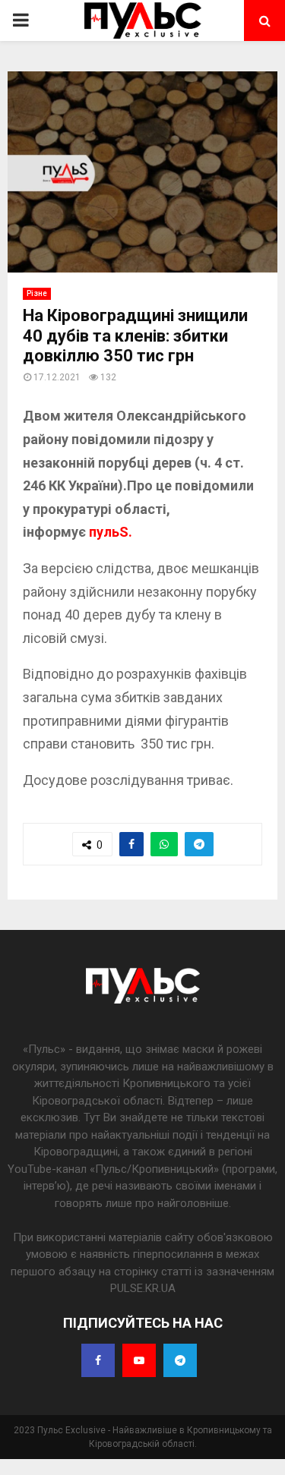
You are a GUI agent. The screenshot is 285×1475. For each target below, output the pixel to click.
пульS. (112, 532)
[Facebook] (98, 1360)
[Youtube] (139, 1360)
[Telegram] (180, 1360)
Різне (37, 293)
